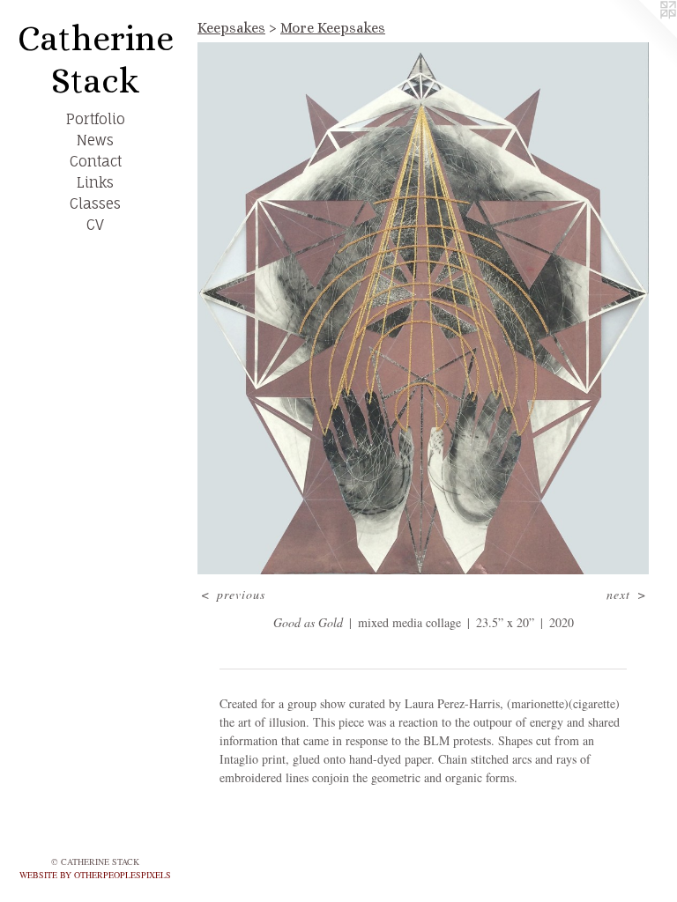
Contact (96, 161)
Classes (95, 203)
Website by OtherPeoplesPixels (95, 875)
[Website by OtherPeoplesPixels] (641, 35)
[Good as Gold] (423, 308)
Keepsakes (231, 27)
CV (95, 224)
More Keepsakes (332, 27)
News (95, 140)
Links (95, 182)
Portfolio (95, 119)
